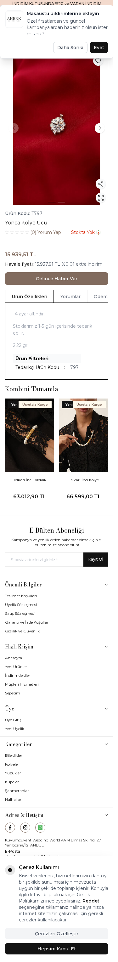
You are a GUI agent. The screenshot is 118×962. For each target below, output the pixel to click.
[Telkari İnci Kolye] (83, 435)
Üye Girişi (13, 719)
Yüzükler (13, 773)
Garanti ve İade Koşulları (27, 622)
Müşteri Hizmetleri (22, 684)
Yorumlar (70, 296)
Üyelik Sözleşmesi (21, 604)
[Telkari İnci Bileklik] (29, 435)
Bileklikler (13, 755)
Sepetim (12, 693)
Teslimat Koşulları (21, 595)
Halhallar (13, 799)
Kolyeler (12, 764)
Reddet (90, 901)
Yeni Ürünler (16, 666)
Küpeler (12, 781)
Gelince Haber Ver (56, 278)
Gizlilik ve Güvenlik (22, 631)
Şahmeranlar (17, 790)
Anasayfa (13, 657)
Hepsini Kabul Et (56, 949)
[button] (13, 128)
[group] (56, 128)
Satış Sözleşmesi (20, 613)
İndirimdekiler (17, 675)
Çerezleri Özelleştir (56, 934)
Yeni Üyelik (14, 728)
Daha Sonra (70, 47)
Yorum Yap (45, 232)
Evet (99, 47)
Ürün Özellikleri (29, 296)
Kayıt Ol (95, 559)
